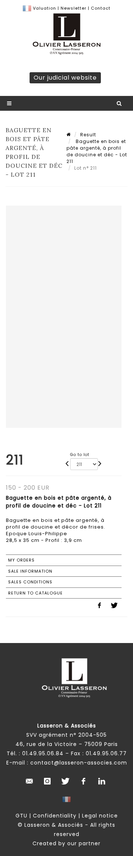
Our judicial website (65, 77)
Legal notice (100, 815)
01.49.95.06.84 (43, 753)
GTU (21, 815)
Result (88, 134)
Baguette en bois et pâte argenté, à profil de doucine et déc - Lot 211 (96, 151)
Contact (100, 8)
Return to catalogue (35, 593)
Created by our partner (66, 843)
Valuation (44, 8)
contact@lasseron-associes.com (78, 762)
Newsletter (72, 8)
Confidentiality (54, 815)
